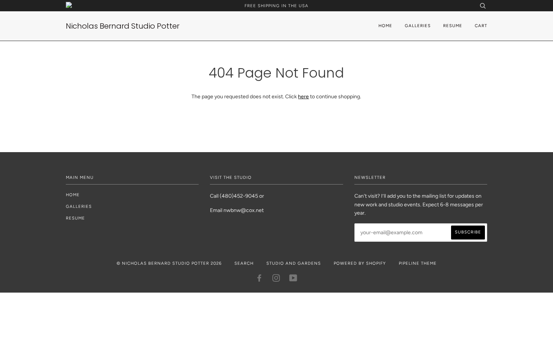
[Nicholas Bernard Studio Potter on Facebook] (259, 279)
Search (244, 263)
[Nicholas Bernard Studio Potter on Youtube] (293, 279)
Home (385, 25)
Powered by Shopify (360, 263)
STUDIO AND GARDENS (293, 263)
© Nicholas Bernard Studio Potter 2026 (169, 263)
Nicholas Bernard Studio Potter (122, 26)
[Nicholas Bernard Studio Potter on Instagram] (276, 279)
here (303, 96)
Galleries (418, 25)
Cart (481, 25)
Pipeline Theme (418, 263)
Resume (452, 25)
